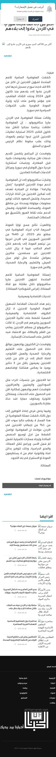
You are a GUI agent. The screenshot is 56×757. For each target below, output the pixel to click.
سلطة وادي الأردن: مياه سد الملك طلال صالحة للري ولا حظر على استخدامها (22, 608)
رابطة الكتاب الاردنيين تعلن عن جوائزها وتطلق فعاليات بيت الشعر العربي (21, 560)
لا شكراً (20, 19)
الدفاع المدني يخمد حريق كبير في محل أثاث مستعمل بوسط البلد (22, 544)
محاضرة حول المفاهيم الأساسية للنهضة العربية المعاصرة (22, 623)
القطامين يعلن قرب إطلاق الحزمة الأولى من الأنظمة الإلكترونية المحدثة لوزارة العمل (20, 640)
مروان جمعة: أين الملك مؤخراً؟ (23, 526)
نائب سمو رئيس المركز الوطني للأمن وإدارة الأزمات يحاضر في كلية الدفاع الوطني (20, 576)
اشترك (35, 19)
